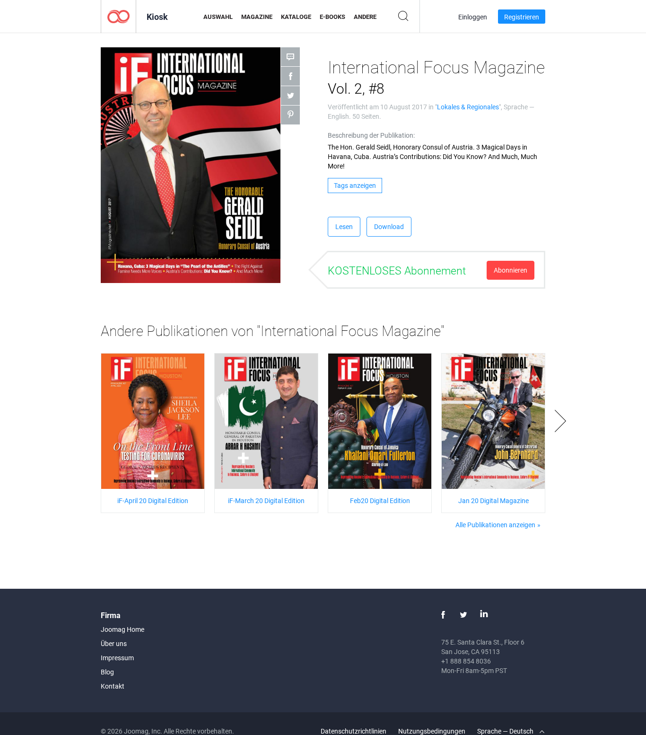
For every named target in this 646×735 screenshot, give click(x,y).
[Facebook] (443, 614)
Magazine (256, 16)
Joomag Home (122, 629)
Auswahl (218, 16)
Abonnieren (510, 270)
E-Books (332, 16)
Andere (365, 16)
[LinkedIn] (483, 614)
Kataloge (296, 16)
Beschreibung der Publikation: (371, 135)
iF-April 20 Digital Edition (152, 500)
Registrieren (521, 16)
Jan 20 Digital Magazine (493, 500)
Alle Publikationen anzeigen (495, 524)
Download (389, 226)
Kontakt (112, 686)
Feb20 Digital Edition (380, 500)
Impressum (117, 657)
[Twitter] (463, 614)
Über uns (114, 643)
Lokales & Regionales (468, 106)
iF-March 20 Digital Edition (266, 500)
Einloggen (472, 16)
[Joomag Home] (118, 15)
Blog (107, 671)
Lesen (344, 226)
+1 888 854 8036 (466, 660)
